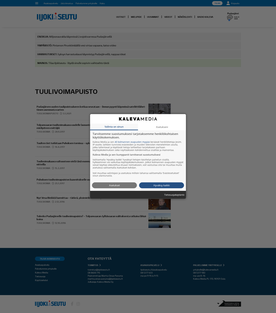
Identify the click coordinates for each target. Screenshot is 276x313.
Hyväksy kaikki (161, 185)
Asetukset (114, 185)
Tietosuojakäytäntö (174, 195)
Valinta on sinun (114, 126)
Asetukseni (162, 127)
